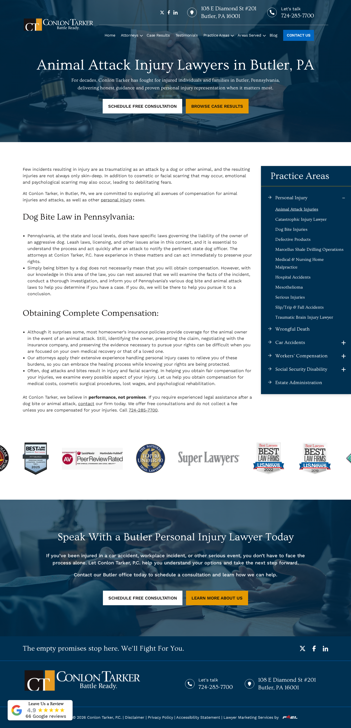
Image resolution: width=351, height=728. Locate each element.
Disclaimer (134, 717)
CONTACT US (298, 35)
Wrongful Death (292, 329)
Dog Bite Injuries (291, 229)
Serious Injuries (290, 297)
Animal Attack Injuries (296, 209)
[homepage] (58, 24)
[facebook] (169, 12)
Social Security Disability (301, 369)
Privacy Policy (160, 717)
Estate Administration (298, 382)
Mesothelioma (289, 287)
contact (86, 403)
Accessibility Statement (198, 717)
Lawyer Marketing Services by (251, 717)
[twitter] (162, 12)
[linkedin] (175, 12)
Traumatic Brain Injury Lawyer (304, 317)
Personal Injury (291, 197)
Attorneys (129, 35)
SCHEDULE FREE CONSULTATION (142, 106)
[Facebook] (314, 648)
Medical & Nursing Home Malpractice (299, 263)
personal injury (116, 199)
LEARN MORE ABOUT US (217, 597)
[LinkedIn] (325, 648)
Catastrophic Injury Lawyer (301, 219)
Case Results (158, 35)
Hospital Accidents (293, 277)
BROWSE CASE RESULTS (217, 106)
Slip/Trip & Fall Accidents (299, 307)
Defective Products (293, 239)
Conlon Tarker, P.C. (104, 717)
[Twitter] (302, 648)
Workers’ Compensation (301, 356)
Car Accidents (290, 342)
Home (110, 35)
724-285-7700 (143, 409)
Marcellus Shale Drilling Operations (309, 249)
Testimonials (187, 35)
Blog (273, 35)
